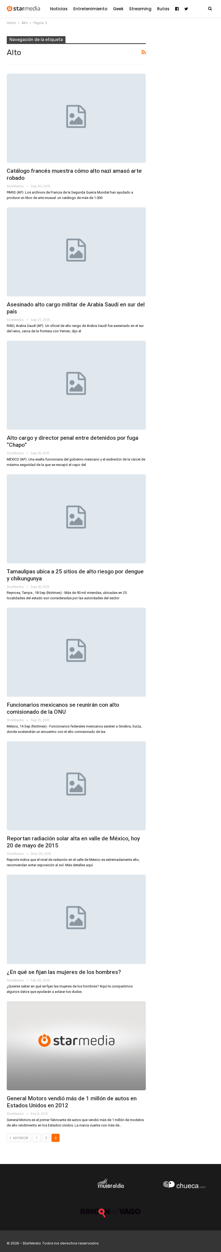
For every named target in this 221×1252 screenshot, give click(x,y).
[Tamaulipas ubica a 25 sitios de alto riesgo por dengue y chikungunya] (76, 518)
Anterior (20, 1138)
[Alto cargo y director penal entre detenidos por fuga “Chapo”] (76, 385)
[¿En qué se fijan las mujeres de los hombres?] (76, 919)
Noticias (59, 9)
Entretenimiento (90, 9)
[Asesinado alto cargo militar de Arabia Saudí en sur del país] (76, 251)
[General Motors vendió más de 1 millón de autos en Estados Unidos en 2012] (76, 1045)
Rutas (163, 9)
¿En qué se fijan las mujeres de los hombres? (64, 972)
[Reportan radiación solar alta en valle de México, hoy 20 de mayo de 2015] (76, 785)
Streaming (140, 9)
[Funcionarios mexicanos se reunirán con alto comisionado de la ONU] (76, 652)
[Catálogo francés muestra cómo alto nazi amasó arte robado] (76, 118)
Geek (118, 9)
